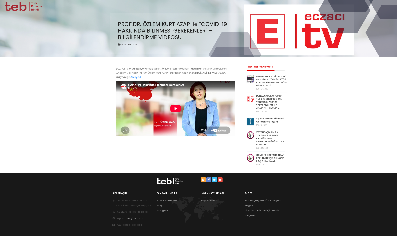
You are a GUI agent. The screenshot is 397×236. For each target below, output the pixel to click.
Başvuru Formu (209, 200)
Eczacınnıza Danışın (167, 200)
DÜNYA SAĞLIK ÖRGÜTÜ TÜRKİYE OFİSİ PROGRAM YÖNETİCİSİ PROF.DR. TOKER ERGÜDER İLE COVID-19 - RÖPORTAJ (269, 102)
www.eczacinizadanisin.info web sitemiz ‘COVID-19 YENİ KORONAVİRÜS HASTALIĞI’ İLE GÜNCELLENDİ (271, 81)
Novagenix (162, 210)
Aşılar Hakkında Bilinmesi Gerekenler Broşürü (269, 120)
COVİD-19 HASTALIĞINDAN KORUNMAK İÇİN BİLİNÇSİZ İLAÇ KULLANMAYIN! (270, 158)
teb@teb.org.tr (135, 218)
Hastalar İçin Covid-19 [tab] (260, 66)
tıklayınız (136, 77)
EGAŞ (159, 205)
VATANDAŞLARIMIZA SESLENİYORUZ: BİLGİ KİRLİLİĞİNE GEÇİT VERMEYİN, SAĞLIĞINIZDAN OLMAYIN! (270, 138)
